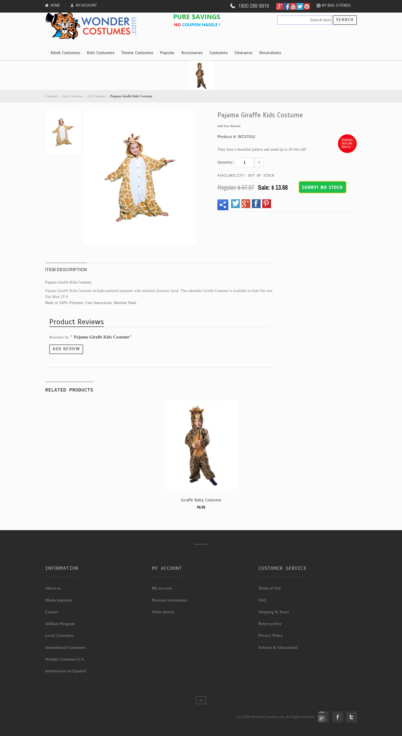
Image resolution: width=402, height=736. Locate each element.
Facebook (337, 716)
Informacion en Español (65, 671)
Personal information (169, 600)
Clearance (243, 53)
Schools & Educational (278, 647)
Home (55, 5)
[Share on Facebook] (256, 203)
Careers (51, 612)
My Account (86, 5)
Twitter (351, 716)
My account (162, 588)
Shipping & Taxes (273, 612)
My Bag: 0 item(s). (336, 5)
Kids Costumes (100, 53)
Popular (167, 53)
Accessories (192, 53)
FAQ (262, 600)
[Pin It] (266, 203)
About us (53, 588)
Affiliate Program (60, 623)
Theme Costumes (137, 53)
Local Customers (59, 635)
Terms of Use (269, 588)
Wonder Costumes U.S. (65, 659)
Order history (163, 612)
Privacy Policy (270, 635)
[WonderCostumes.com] (93, 26)
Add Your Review (229, 126)
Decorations (270, 53)
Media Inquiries (58, 600)
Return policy (270, 623)
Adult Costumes (65, 53)
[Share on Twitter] (235, 203)
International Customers (65, 647)
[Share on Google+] (245, 203)
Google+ (323, 716)
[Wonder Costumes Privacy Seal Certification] (67, 714)
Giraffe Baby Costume (201, 500)
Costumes (218, 53)
